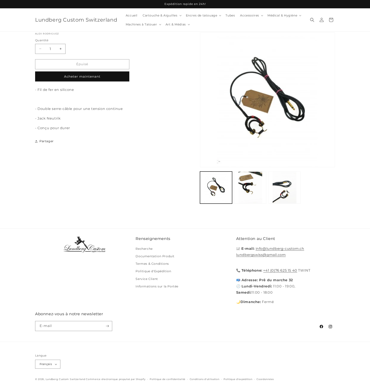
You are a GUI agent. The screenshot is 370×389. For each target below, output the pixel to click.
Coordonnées (265, 379)
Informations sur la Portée (157, 286)
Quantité (41, 40)
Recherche (144, 249)
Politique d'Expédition (153, 271)
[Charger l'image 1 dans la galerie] (216, 188)
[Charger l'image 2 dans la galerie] (250, 188)
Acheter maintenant (82, 76)
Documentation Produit (155, 256)
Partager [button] (46, 141)
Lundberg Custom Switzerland (65, 379)
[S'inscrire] (107, 326)
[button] (161, 15)
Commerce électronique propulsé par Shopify (115, 379)
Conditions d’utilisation (204, 379)
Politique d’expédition (238, 379)
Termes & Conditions (152, 264)
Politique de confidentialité (167, 379)
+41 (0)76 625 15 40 (280, 270)
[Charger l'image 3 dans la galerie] (285, 188)
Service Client (147, 279)
